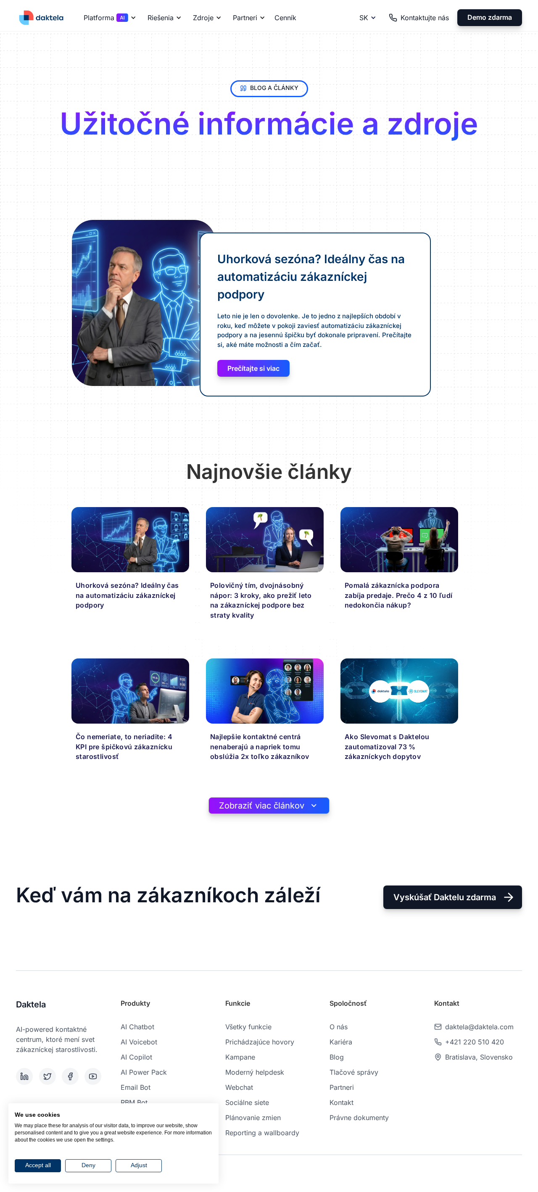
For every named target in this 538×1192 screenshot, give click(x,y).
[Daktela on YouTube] (94, 1076)
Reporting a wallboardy (262, 1133)
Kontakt (341, 1102)
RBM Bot (134, 1102)
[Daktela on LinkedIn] (25, 1076)
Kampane (240, 1057)
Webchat (239, 1087)
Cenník (285, 17)
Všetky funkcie (248, 1027)
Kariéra (341, 1042)
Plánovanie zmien (253, 1117)
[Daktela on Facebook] (71, 1076)
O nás (339, 1027)
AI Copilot (136, 1057)
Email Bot (135, 1087)
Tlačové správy (354, 1072)
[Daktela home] (41, 17)
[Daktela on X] (48, 1076)
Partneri (342, 1087)
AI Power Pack (144, 1072)
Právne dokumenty (359, 1117)
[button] (108, 17)
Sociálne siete (247, 1102)
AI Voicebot (139, 1042)
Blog (337, 1057)
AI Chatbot (137, 1027)
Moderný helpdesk (254, 1072)
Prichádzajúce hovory (259, 1042)
